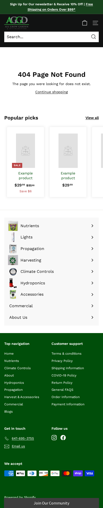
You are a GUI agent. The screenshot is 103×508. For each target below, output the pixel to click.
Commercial (13, 404)
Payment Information (68, 404)
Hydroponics (14, 383)
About (9, 375)
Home (9, 353)
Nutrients (11, 361)
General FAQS (62, 390)
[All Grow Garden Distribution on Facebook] (63, 437)
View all (92, 118)
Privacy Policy (62, 361)
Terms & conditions (67, 353)
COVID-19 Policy (64, 375)
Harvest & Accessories (21, 397)
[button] (51, 503)
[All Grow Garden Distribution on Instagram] (54, 437)
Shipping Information (68, 368)
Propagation (13, 390)
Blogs (8, 411)
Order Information (66, 397)
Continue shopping (51, 92)
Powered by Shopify (20, 497)
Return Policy (62, 383)
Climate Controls (17, 368)
